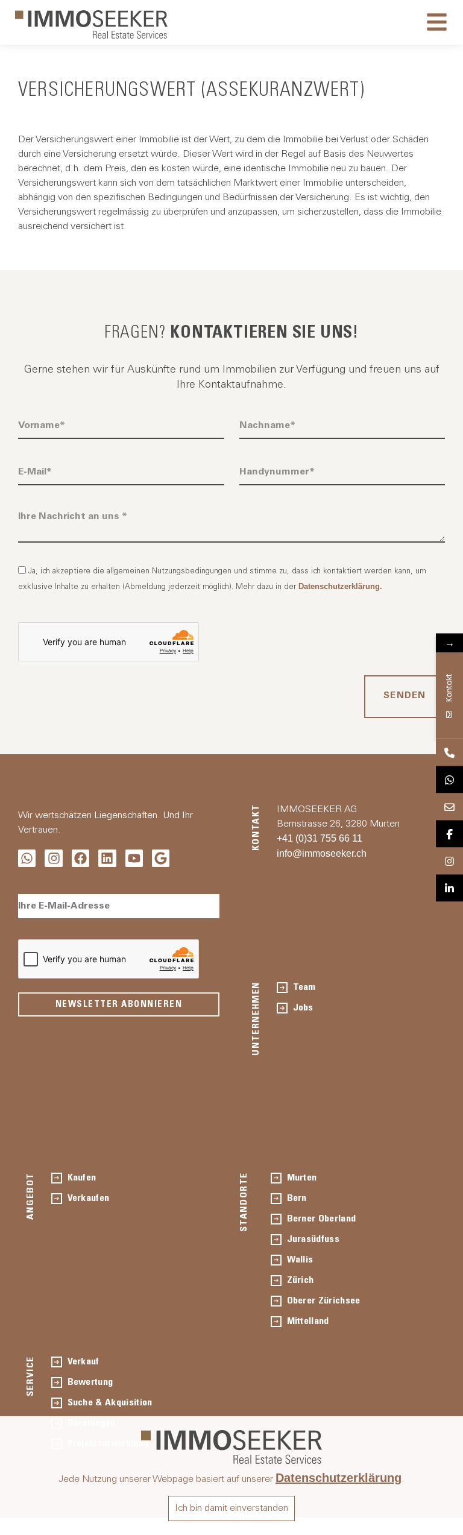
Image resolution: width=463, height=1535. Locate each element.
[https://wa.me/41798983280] (449, 779)
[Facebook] (80, 858)
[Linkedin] (107, 858)
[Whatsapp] (27, 858)
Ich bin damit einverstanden (231, 1508)
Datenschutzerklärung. (340, 586)
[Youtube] (134, 858)
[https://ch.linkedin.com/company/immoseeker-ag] (449, 888)
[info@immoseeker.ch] (449, 807)
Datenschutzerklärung (339, 1477)
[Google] (160, 858)
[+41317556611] (449, 752)
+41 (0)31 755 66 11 (319, 838)
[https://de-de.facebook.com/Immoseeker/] (449, 834)
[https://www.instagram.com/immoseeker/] (449, 861)
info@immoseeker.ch (322, 853)
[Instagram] (53, 858)
